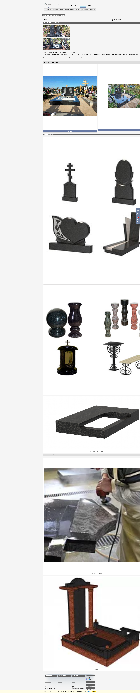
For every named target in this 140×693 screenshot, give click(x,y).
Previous (43, 86)
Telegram (91, 679)
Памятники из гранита (96, 281)
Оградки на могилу (48, 683)
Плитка (46, 685)
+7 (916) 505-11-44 (84, 4)
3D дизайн (97, 669)
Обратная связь (74, 683)
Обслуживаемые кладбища (76, 685)
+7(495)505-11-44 (89, 677)
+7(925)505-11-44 (89, 678)
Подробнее (89, 691)
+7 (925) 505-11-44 (83, 5)
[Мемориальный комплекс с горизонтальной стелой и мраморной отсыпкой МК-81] (70, 96)
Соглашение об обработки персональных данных (78, 688)
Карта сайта (74, 687)
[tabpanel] (70, 98)
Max (87, 679)
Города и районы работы (76, 686)
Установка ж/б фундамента (62, 683)
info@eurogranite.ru (89, 686)
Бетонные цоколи (48, 687)
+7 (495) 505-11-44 (89, 5)
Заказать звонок (74, 684)
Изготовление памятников (96, 573)
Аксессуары (47, 684)
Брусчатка (46, 686)
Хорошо (93, 691)
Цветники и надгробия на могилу (96, 451)
